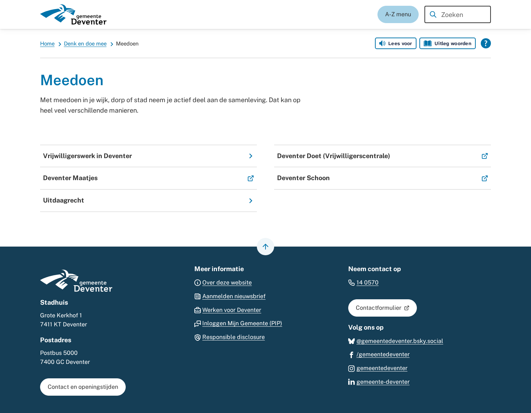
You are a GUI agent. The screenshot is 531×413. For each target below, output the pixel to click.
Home (47, 43)
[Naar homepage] (73, 14)
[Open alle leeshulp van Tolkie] (486, 43)
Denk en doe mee (85, 43)
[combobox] (457, 14)
